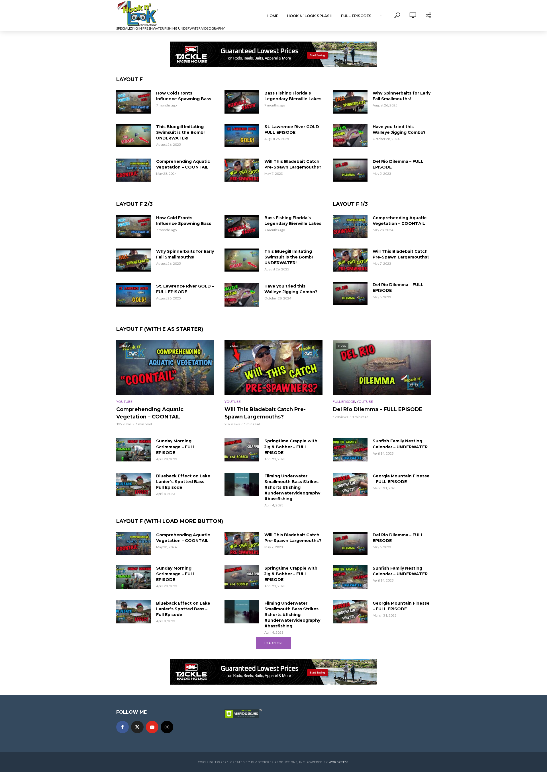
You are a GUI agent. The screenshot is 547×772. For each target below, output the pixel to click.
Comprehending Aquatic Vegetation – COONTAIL (183, 164)
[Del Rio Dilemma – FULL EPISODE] (350, 170)
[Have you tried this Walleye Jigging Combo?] (350, 135)
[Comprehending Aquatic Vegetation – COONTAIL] (133, 170)
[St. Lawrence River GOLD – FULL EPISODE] (241, 135)
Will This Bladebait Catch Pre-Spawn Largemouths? (292, 164)
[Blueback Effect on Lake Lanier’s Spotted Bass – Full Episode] (133, 484)
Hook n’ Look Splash (309, 15)
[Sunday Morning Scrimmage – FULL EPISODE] (133, 449)
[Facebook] (122, 727)
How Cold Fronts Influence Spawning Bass (183, 96)
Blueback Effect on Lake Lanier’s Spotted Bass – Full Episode (183, 481)
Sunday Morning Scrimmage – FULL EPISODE (176, 446)
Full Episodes (356, 15)
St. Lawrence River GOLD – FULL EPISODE (293, 129)
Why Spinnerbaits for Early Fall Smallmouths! (401, 96)
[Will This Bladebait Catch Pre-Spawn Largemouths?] (241, 170)
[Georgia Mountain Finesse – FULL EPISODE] (350, 484)
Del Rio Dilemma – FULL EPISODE (398, 164)
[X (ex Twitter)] (137, 727)
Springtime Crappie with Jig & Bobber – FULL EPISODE (290, 446)
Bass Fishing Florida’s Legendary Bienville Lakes (292, 96)
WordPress (338, 762)
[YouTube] (152, 727)
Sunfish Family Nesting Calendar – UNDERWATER (400, 443)
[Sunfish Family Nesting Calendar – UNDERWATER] (350, 449)
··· (381, 15)
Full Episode (344, 401)
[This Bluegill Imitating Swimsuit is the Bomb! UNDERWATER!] (133, 135)
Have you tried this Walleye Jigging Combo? (399, 129)
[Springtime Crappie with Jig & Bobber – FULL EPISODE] (241, 449)
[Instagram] (167, 727)
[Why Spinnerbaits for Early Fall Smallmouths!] (350, 102)
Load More (273, 643)
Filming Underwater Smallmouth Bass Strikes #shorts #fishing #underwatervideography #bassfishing (292, 487)
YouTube (124, 401)
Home (272, 15)
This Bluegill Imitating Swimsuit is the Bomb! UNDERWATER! (180, 132)
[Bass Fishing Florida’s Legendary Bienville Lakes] (241, 102)
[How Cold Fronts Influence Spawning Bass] (133, 102)
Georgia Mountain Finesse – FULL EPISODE (401, 478)
